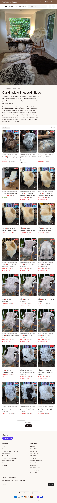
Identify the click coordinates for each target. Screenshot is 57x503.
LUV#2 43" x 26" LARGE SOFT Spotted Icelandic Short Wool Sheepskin (10, 409)
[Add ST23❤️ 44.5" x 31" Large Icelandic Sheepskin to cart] (52, 329)
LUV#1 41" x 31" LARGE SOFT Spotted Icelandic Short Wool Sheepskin (27, 409)
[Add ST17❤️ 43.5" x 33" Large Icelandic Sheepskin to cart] (52, 258)
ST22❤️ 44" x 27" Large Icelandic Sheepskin (26, 336)
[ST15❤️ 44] (46, 285)
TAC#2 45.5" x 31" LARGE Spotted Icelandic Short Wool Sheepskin (27, 372)
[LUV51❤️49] (28, 214)
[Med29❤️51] (46, 214)
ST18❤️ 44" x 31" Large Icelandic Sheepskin (28, 265)
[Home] (2, 88)
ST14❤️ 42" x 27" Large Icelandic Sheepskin (28, 300)
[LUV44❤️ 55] (10, 141)
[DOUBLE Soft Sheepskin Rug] (10, 178)
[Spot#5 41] (46, 393)
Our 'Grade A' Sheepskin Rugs (12, 88)
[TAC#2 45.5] (28, 356)
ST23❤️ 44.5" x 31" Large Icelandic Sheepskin (44, 336)
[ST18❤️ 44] (28, 249)
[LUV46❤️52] (46, 178)
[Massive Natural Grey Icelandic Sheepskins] (28, 141)
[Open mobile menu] (3, 6)
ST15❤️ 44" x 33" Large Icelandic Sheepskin (46, 300)
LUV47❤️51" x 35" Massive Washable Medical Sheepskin (27, 194)
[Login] (50, 6)
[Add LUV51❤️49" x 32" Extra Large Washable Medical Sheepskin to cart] (35, 223)
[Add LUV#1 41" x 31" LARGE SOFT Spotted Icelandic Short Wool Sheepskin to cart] (35, 402)
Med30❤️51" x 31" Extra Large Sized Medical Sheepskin (9, 265)
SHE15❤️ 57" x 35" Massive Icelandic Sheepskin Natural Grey (45, 157)
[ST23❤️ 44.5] (46, 320)
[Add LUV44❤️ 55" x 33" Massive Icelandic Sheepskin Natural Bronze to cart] (17, 150)
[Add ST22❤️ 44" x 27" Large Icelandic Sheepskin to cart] (35, 329)
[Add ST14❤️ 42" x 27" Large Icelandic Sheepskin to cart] (35, 294)
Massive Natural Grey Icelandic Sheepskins (28, 157)
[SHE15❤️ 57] (46, 141)
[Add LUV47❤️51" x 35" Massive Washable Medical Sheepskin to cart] (35, 187)
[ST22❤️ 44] (28, 320)
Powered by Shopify (38, 500)
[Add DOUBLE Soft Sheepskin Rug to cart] (17, 187)
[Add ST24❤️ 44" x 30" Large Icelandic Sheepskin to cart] (17, 365)
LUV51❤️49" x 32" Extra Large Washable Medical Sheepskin (27, 229)
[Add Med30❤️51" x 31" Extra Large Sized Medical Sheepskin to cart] (17, 258)
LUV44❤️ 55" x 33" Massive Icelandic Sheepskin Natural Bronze (9, 157)
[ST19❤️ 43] (10, 320)
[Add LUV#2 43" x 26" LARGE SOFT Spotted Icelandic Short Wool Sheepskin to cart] (17, 402)
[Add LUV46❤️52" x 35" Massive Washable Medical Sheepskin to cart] (52, 187)
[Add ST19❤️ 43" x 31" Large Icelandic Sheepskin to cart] (17, 329)
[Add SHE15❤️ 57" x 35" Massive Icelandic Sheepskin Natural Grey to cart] (52, 150)
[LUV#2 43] (10, 393)
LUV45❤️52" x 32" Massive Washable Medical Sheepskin (10, 229)
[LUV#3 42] (46, 356)
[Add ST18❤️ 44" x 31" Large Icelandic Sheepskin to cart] (35, 258)
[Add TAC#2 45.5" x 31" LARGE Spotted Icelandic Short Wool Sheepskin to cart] (35, 365)
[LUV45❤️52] (10, 214)
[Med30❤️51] (10, 249)
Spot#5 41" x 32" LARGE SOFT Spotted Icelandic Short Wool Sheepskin (45, 409)
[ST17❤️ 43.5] (46, 249)
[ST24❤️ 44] (10, 356)
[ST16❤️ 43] (10, 285)
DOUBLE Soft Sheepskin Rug (9, 193)
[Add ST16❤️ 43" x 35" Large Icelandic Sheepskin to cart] (17, 294)
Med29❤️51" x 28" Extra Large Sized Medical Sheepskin (45, 229)
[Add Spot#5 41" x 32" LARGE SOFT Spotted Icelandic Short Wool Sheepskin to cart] (52, 402)
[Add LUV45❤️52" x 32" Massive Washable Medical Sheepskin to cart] (17, 223)
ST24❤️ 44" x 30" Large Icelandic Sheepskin (8, 371)
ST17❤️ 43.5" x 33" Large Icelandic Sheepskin (44, 265)
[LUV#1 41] (28, 393)
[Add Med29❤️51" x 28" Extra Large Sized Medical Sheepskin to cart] (52, 223)
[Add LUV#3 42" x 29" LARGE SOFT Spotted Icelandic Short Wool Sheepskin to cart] (52, 365)
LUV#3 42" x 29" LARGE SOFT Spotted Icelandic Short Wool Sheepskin (45, 372)
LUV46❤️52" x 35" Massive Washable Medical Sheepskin (45, 194)
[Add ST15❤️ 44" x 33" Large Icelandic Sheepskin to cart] (52, 294)
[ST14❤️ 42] (28, 285)
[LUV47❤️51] (28, 178)
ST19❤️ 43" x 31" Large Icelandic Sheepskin (10, 336)
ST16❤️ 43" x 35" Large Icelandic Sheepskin (10, 300)
